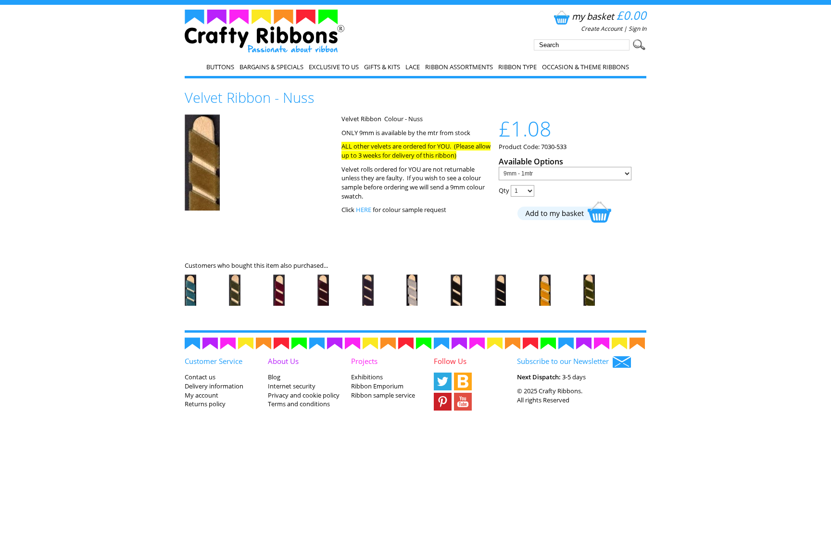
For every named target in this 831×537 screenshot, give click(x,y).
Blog (274, 377)
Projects (364, 361)
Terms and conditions (299, 404)
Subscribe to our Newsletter (565, 361)
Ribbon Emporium (377, 386)
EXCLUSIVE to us (334, 66)
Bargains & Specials (271, 66)
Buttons (220, 66)
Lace (412, 66)
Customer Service (213, 361)
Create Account (601, 29)
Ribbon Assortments (459, 66)
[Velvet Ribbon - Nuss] (202, 208)
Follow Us (450, 361)
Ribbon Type (517, 66)
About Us (283, 361)
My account (201, 395)
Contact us (200, 377)
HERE (364, 209)
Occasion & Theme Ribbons (585, 66)
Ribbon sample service (383, 395)
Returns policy (205, 404)
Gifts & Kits (382, 66)
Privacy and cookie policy (304, 395)
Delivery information (214, 386)
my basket (609, 16)
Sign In (637, 29)
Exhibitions (367, 377)
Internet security (291, 386)
